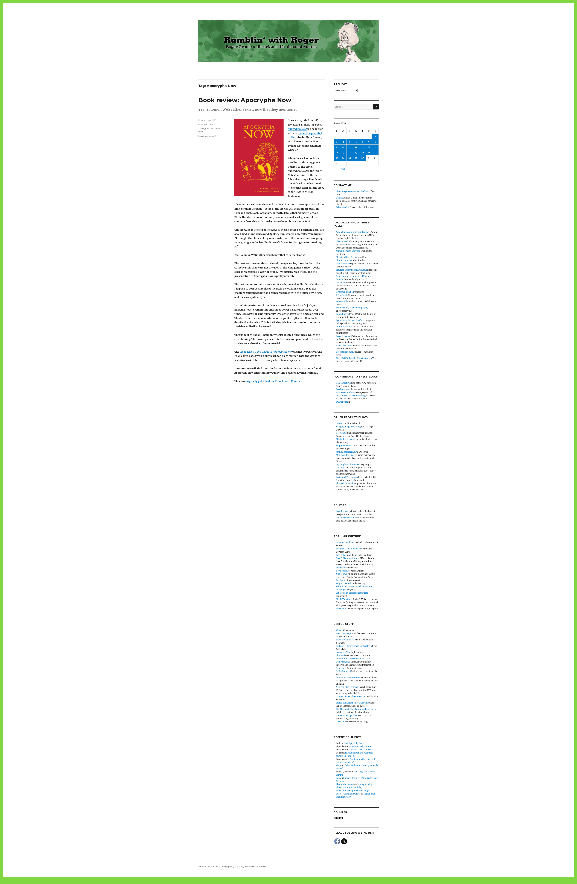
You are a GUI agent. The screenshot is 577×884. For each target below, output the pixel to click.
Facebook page (343, 389)
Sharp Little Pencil (344, 483)
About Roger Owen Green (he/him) (352, 191)
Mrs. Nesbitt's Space (346, 455)
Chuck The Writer (344, 260)
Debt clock (341, 668)
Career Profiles (343, 652)
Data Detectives (343, 383)
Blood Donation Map (346, 639)
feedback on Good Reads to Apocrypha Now (266, 351)
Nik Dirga (340, 467)
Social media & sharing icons (271, 881)
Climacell (340, 655)
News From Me (343, 571)
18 (350, 152)
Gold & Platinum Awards (347, 558)
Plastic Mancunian (345, 784)
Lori (338, 778)
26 (356, 158)
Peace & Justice (343, 336)
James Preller (342, 301)
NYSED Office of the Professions (351, 696)
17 (343, 152)
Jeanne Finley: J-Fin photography (352, 307)
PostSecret (341, 580)
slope (338, 765)
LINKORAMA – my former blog (351, 395)
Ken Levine (341, 567)
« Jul (342, 169)
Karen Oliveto (342, 314)
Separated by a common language (352, 593)
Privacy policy (342, 207)
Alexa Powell (342, 241)
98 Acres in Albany (345, 542)
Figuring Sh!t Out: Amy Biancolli (351, 270)
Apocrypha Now (297, 128)
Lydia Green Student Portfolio (350, 320)
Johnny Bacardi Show (346, 452)
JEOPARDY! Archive (345, 392)
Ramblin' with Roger (208, 866)
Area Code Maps (343, 633)
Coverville (340, 555)
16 (337, 152)
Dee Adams (341, 433)
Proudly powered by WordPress (251, 866)
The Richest (341, 608)
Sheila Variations (344, 599)
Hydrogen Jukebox (345, 292)
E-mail (339, 198)
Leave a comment (207, 136)
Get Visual (341, 282)
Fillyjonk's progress (345, 439)
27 (362, 158)
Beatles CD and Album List (348, 548)
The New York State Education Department (356, 709)
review (201, 131)
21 (369, 152)
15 (375, 147)
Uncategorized (205, 124)
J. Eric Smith (342, 295)
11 (350, 147)
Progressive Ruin (344, 583)
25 (349, 158)
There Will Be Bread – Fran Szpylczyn (354, 358)
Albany (339, 630)
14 (369, 147)
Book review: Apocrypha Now (244, 100)
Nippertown (341, 574)
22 (375, 152)
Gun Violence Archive (346, 517)
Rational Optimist (344, 345)
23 (337, 158)
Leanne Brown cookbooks (348, 677)
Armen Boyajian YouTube (348, 251)
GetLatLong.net (343, 671)
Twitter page (342, 402)
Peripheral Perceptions (347, 477)
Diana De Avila (343, 263)
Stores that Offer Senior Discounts (352, 703)
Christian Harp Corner (346, 257)
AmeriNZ (340, 423)
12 (356, 147)
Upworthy (341, 721)
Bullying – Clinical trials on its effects (354, 646)
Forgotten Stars (343, 445)
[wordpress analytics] (356, 818)
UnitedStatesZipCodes (346, 715)
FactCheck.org (343, 511)
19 (356, 152)
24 (343, 158)
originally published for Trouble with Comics (273, 381)
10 (343, 147)
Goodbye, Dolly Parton (354, 743)
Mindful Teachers (344, 326)
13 (362, 147)
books (218, 128)
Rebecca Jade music (345, 352)
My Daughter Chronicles (347, 464)
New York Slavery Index (347, 687)
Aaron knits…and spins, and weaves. (353, 232)
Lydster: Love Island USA (361, 749)
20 (362, 152)
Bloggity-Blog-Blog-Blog (348, 426)
